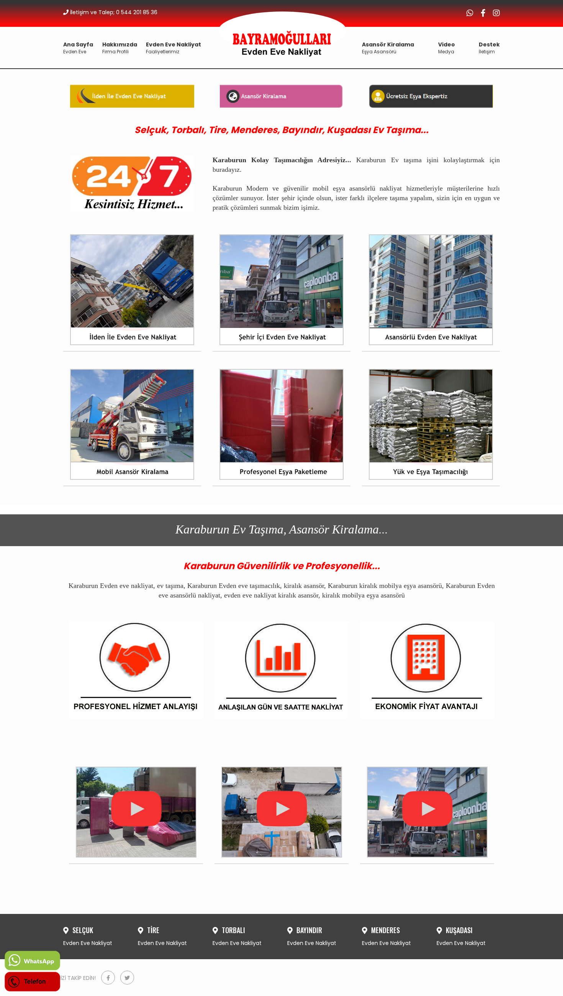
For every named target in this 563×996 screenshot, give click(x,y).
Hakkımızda (119, 48)
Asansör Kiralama (388, 48)
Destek (489, 48)
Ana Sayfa (78, 48)
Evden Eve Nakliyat (173, 48)
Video (446, 48)
